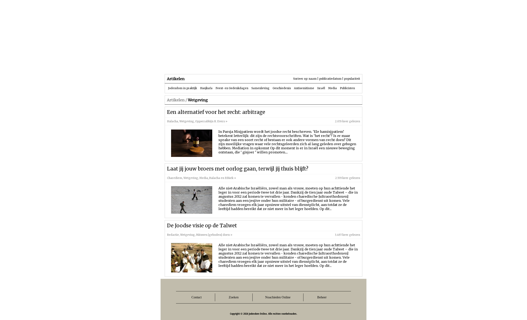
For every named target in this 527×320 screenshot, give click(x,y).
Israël (321, 88)
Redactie (173, 235)
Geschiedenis (282, 88)
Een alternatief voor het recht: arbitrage (216, 112)
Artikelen (214, 66)
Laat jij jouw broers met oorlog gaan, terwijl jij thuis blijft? (237, 169)
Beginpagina (179, 66)
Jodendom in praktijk (182, 88)
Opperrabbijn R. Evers (210, 121)
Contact (196, 297)
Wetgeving (186, 121)
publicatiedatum (330, 79)
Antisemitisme (304, 88)
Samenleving (260, 88)
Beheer (321, 297)
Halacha (172, 121)
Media (332, 88)
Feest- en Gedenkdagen (232, 88)
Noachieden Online (277, 297)
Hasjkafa (206, 88)
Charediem (174, 178)
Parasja (266, 66)
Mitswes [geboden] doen (213, 235)
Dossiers (241, 66)
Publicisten (347, 88)
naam (313, 79)
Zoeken (234, 297)
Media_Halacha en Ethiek (216, 178)
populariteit (352, 79)
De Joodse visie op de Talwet (202, 225)
